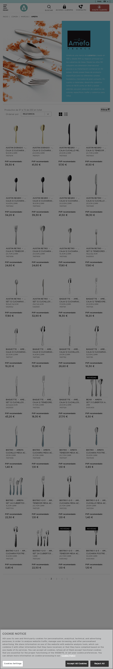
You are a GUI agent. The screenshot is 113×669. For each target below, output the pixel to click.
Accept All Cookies (77, 664)
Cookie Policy (68, 656)
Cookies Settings (12, 664)
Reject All (99, 664)
